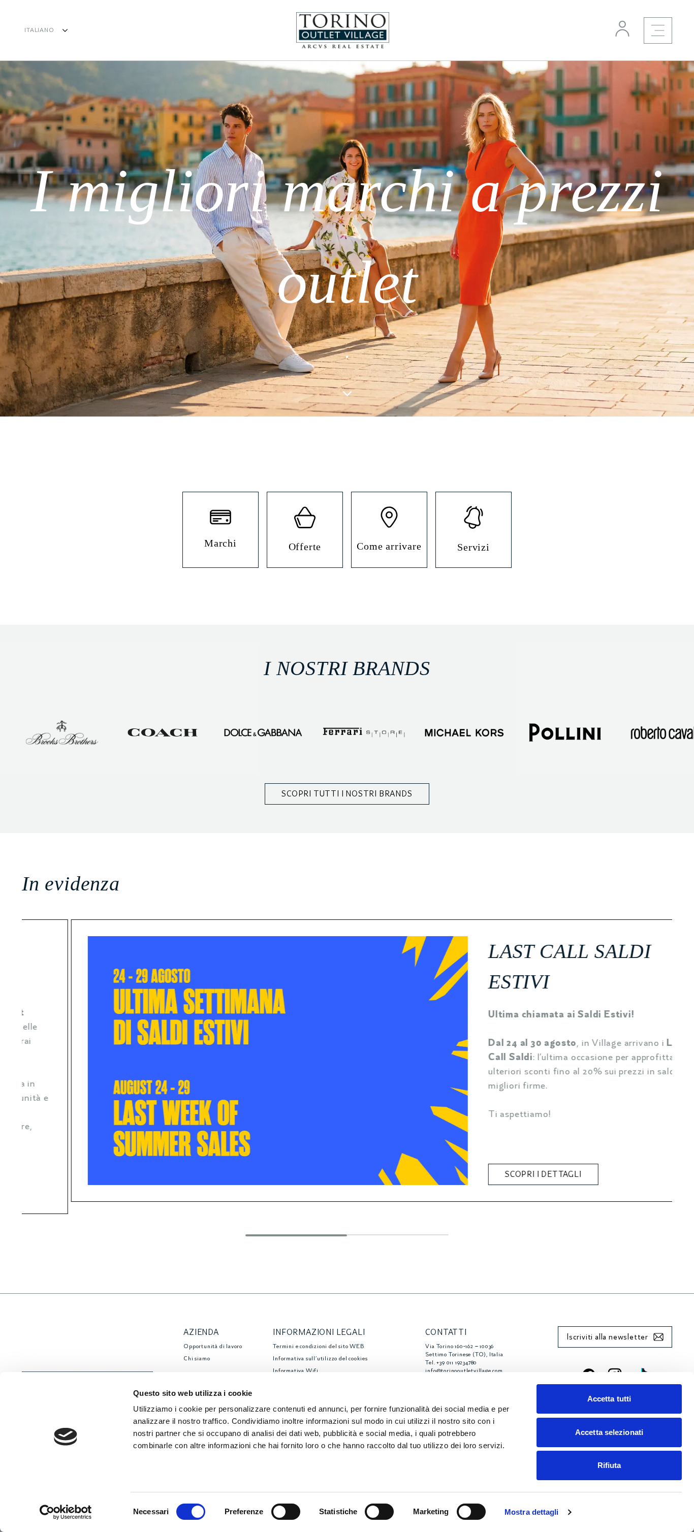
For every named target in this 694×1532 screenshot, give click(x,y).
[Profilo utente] (622, 28)
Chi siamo (196, 1358)
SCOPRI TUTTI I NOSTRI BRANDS (346, 794)
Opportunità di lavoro (212, 1346)
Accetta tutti (609, 1398)
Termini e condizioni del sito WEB (318, 1346)
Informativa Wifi (296, 1371)
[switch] (285, 1512)
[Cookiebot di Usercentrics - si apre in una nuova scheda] (65, 1512)
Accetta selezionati (609, 1432)
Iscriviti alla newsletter (607, 1337)
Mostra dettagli (531, 1512)
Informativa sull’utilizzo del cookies (320, 1358)
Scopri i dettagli (494, 1174)
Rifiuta (609, 1465)
